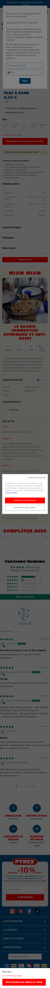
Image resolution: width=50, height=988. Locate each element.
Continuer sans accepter (37, 477)
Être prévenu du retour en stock (24, 982)
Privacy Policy (11, 493)
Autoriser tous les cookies (25, 500)
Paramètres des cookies (25, 508)
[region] (25, 494)
